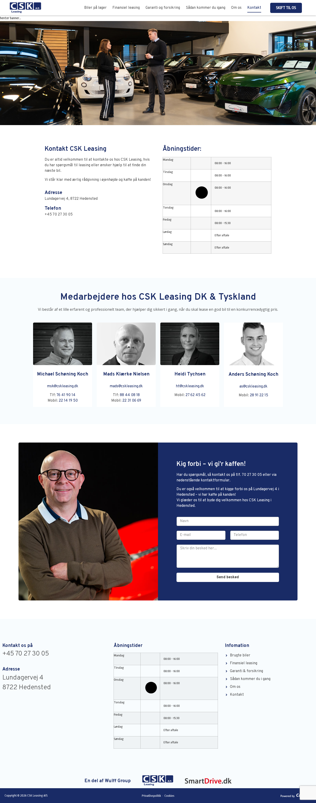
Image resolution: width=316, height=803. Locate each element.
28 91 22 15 (259, 395)
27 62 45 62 (195, 395)
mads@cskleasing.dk (126, 386)
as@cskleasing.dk (253, 386)
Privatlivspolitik (152, 795)
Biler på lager (95, 8)
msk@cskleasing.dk (62, 386)
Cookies (169, 795)
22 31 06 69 (131, 400)
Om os (236, 8)
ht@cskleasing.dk (190, 386)
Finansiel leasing (126, 8)
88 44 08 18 (130, 395)
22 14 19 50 (68, 400)
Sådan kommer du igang (205, 8)
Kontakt (254, 8)
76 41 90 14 (65, 395)
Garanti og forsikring (163, 8)
